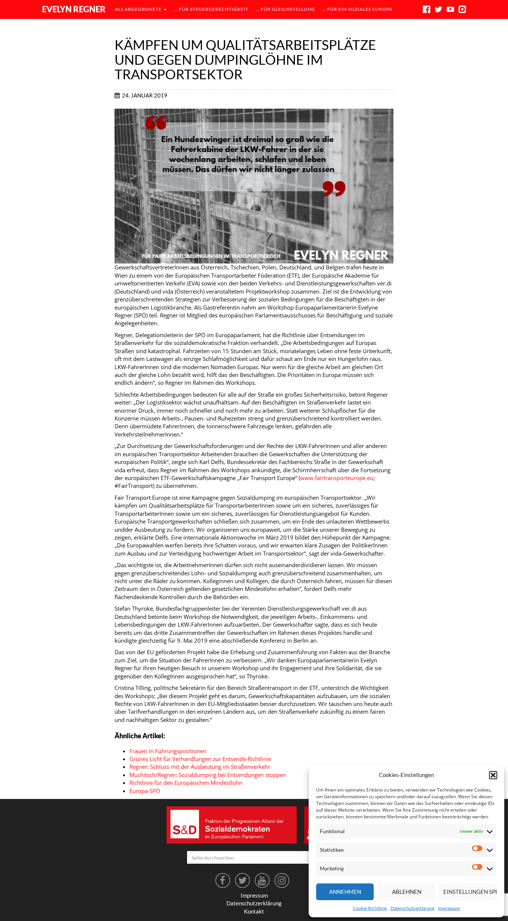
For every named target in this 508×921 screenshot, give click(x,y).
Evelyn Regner (74, 9)
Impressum (449, 908)
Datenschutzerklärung (412, 908)
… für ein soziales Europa (357, 9)
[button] (493, 775)
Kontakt (254, 911)
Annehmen (345, 891)
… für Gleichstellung (285, 9)
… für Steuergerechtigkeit (211, 9)
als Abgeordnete (139, 9)
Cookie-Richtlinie (370, 908)
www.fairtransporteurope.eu (336, 478)
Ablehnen (406, 891)
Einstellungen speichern (470, 891)
